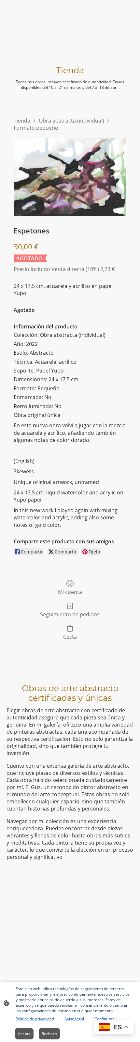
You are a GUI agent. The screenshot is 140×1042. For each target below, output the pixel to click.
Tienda (22, 120)
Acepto (24, 1033)
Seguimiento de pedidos (70, 614)
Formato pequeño (36, 127)
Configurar (104, 1019)
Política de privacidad (35, 1019)
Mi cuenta (70, 591)
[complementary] (113, 1028)
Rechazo (49, 1033)
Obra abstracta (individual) (71, 120)
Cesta (70, 636)
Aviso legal (74, 1019)
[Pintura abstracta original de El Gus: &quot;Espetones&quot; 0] (70, 177)
